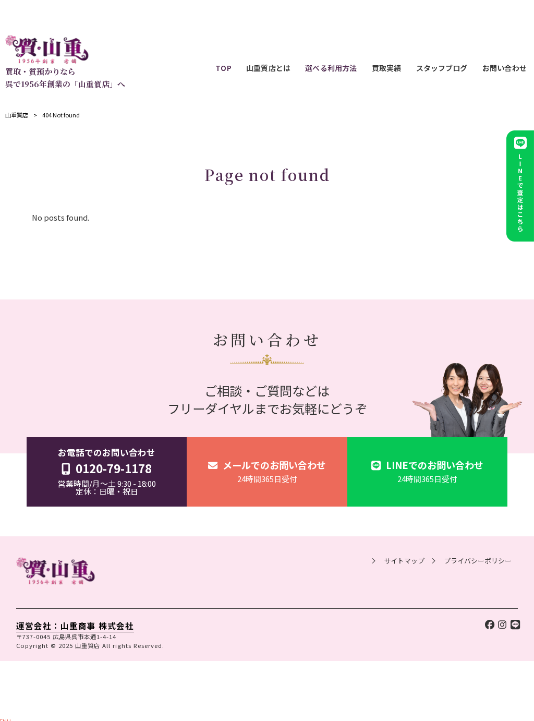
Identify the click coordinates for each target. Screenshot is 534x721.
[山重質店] (65, 49)
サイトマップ (404, 561)
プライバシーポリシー (478, 561)
